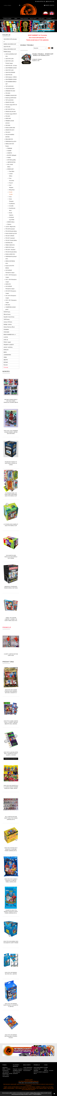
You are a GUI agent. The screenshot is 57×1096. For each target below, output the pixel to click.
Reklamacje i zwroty (7, 1073)
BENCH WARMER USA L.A (10, 334)
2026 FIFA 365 (7, 46)
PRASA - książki (7, 342)
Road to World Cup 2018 (11, 233)
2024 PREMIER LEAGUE (11, 79)
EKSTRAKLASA (8, 242)
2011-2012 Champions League (10, 296)
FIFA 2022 (7, 107)
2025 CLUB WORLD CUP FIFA (11, 55)
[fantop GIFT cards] (28, 1050)
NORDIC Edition (10, 222)
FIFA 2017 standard (10, 238)
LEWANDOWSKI (7, 354)
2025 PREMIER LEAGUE (11, 67)
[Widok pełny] (52, 48)
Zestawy (9, 224)
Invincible (11, 205)
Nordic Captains (11, 214)
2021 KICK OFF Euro (10, 109)
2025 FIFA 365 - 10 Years (11, 65)
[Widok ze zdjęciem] (49, 48)
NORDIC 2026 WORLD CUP (10, 44)
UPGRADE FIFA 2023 (10, 90)
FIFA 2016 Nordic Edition (11, 251)
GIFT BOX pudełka (11, 159)
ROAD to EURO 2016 (10, 254)
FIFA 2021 (7, 116)
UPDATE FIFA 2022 (9, 102)
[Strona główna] (28, 9)
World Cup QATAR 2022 (10, 97)
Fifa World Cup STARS (11, 218)
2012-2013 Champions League (10, 292)
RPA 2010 (7, 304)
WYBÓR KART (10, 169)
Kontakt (46, 1067)
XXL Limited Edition (10, 165)
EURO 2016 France (9, 247)
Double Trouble (10, 193)
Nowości (6, 364)
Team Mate (11, 171)
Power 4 (11, 182)
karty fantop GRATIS (39, 1067)
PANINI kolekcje (7, 51)
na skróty (6, 337)
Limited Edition (10, 175)
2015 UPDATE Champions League (9, 271)
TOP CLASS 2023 (9, 86)
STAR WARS (6, 332)
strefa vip (6, 339)
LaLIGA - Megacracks (10, 226)
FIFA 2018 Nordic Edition (11, 231)
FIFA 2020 (7, 125)
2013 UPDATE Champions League (9, 287)
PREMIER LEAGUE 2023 (11, 95)
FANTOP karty (7, 311)
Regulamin (5, 1067)
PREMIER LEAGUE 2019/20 (9, 122)
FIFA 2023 (7, 93)
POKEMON (6, 329)
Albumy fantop (7, 314)
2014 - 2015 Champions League (10, 276)
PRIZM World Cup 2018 (10, 141)
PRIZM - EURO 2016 (10, 245)
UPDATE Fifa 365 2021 (10, 111)
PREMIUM (9, 148)
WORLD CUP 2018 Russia (9, 145)
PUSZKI (9, 157)
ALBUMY (9, 150)
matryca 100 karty (8, 322)
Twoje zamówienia (27, 1067)
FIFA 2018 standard (10, 228)
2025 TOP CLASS (9, 58)
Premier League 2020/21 (11, 113)
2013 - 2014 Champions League (10, 280)
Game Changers (11, 200)
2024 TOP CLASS (9, 70)
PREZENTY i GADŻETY (9, 344)
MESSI (5, 352)
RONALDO (6, 349)
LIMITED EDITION (11, 162)
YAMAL (5, 357)
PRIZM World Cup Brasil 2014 (10, 257)
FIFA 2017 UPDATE (9, 235)
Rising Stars (12, 189)
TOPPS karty (7, 319)
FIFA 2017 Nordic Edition (11, 240)
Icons (10, 196)
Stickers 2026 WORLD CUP (10, 49)
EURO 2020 (8, 118)
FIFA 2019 (7, 132)
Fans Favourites (11, 179)
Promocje (6, 367)
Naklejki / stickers (8, 324)
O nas (45, 1069)
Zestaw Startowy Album (9, 327)
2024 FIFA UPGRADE (10, 72)
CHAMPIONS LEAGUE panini (10, 308)
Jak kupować (6, 1072)
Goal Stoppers (11, 186)
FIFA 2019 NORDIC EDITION (9, 135)
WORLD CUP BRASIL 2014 (10, 262)
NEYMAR (6, 362)
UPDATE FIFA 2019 (9, 130)
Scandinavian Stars (12, 209)
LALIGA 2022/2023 (9, 88)
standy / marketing (8, 347)
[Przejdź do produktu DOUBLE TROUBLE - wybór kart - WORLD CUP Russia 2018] (26, 58)
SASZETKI (9, 153)
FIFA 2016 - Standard (10, 249)
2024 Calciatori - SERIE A (11, 77)
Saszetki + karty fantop (9, 316)
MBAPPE (6, 359)
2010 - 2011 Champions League (10, 301)
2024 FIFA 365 (8, 74)
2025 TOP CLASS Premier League (9, 62)
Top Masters (12, 203)
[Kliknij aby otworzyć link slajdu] (28, 26)
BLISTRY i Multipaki (11, 155)
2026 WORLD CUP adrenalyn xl (10, 40)
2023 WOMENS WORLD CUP (10, 83)
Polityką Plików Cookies (35, 1093)
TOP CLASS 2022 (9, 100)
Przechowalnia (26, 1070)
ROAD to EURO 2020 (10, 127)
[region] (28, 26)
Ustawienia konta (27, 1069)
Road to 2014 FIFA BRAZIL (9, 267)
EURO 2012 (8, 284)
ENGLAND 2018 (9, 139)
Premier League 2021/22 (11, 104)
